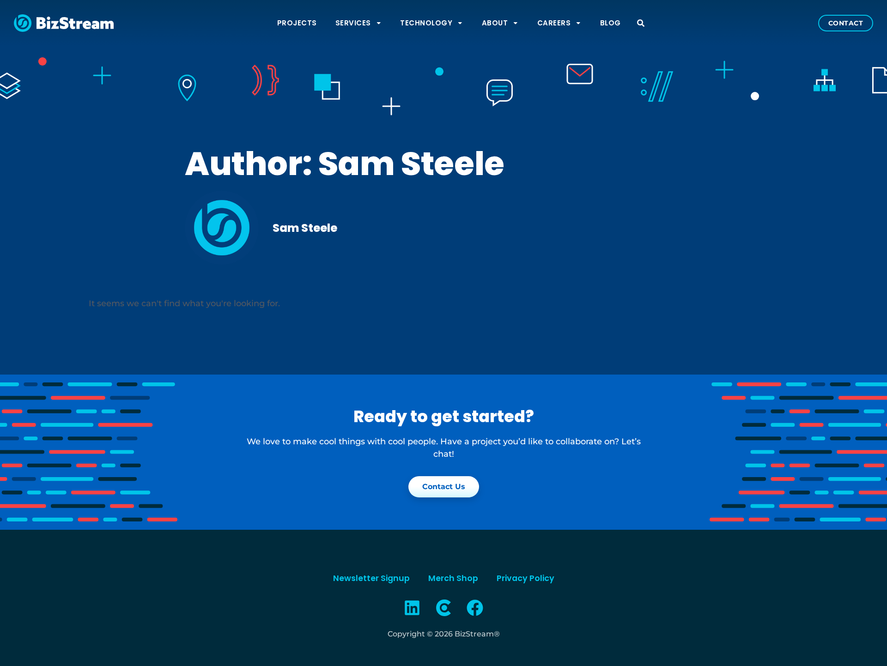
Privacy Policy (525, 578)
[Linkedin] (412, 607)
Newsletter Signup (371, 578)
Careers (554, 23)
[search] (640, 23)
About (495, 23)
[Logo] (443, 607)
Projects (297, 23)
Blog (610, 23)
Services (353, 23)
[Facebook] (475, 607)
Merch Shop (453, 578)
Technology (426, 23)
